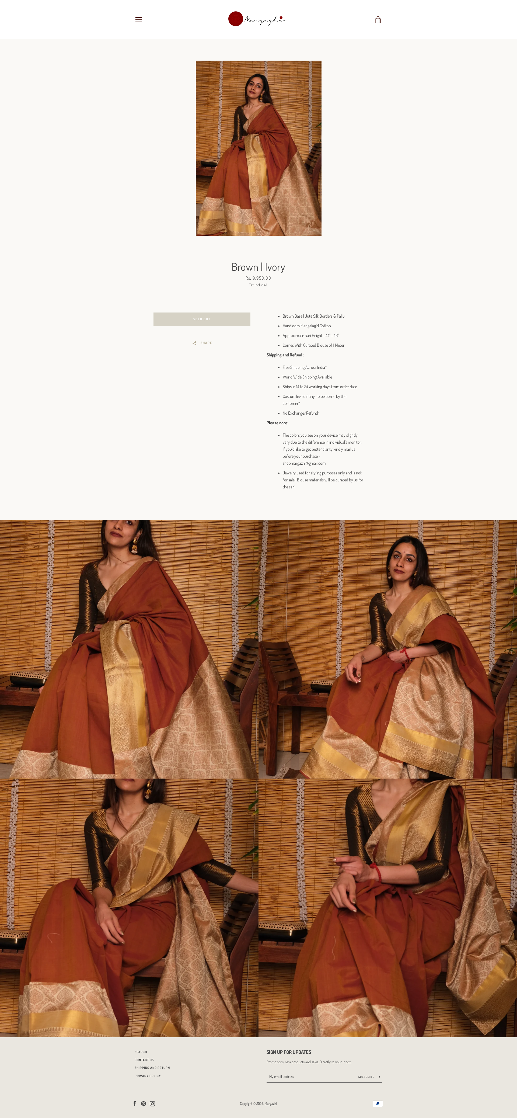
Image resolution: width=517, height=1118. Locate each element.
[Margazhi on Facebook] (134, 1103)
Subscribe (366, 1076)
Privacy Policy (148, 1076)
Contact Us (144, 1060)
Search (141, 1052)
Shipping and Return (152, 1068)
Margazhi (271, 1103)
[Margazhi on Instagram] (152, 1103)
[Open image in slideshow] (259, 148)
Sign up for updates (289, 1052)
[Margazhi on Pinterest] (143, 1103)
